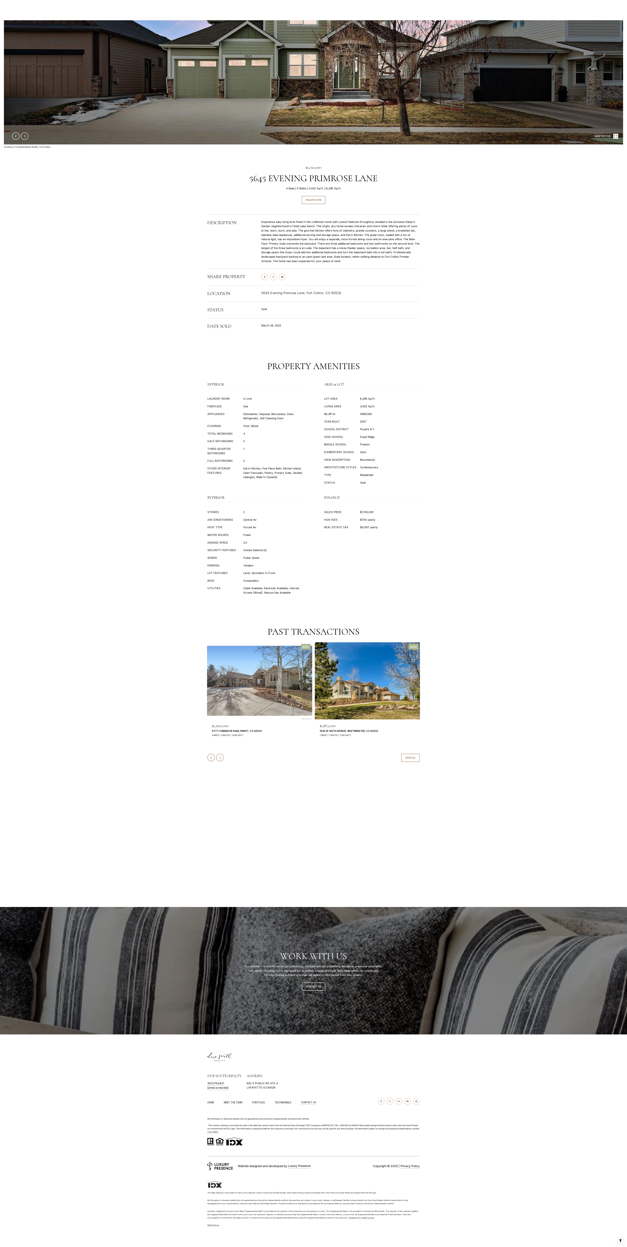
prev (16, 136)
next (24, 136)
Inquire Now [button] (314, 200)
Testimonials (283, 1102)
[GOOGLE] (416, 1101)
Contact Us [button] (313, 986)
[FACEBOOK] (381, 1101)
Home (210, 1102)
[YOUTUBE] (407, 1101)
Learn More (212, 1132)
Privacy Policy (410, 1166)
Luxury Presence (299, 1166)
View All (410, 757)
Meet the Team (233, 1102)
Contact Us (308, 1102)
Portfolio (258, 1102)
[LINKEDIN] (398, 1101)
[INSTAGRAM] (390, 1101)
